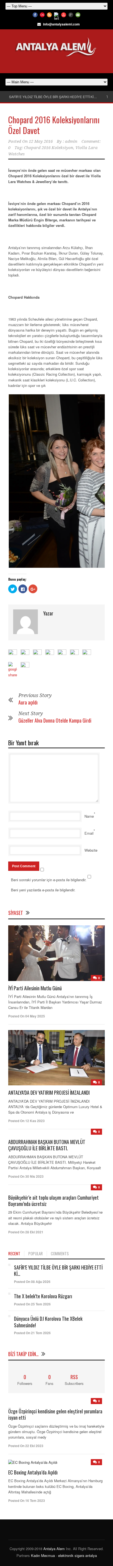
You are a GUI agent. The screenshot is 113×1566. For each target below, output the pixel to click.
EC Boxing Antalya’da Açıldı (33, 1472)
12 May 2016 (41, 141)
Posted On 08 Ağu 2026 (32, 1281)
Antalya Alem (54, 1548)
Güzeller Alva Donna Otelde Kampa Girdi (54, 720)
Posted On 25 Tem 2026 (32, 1304)
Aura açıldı (28, 702)
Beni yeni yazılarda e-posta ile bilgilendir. (43, 889)
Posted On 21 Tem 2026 (32, 1332)
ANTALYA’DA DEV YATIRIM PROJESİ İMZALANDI (49, 1092)
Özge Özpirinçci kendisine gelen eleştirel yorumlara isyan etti (55, 1414)
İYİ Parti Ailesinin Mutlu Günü (35, 988)
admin (71, 141)
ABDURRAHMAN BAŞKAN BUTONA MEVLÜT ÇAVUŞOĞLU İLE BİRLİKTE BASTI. (46, 1145)
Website (90, 850)
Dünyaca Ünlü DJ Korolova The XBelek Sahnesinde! (48, 1321)
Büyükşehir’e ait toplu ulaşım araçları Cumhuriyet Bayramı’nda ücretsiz (53, 1200)
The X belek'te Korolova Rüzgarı (43, 1296)
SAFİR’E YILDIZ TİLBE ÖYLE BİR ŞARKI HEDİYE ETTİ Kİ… (53, 96)
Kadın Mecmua (43, 1555)
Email (89, 833)
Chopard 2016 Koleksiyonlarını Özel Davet (54, 124)
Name (89, 816)
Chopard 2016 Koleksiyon (48, 147)
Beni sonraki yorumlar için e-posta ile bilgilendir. (48, 879)
